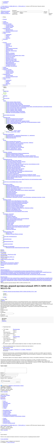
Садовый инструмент (10, 64)
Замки (7, 47)
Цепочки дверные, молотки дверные (18, 280)
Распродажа (8, 43)
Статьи (7, 36)
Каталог (5, 19)
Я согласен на (13, 385)
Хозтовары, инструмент (11, 58)
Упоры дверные (20, 278)
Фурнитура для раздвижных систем (32, 278)
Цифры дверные (30, 280)
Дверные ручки (9, 49)
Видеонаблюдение (10, 62)
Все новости (3, 252)
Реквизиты (5, 404)
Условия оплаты (9, 25)
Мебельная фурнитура (11, 63)
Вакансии (8, 37)
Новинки (8, 44)
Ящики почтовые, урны (11, 60)
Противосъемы (16, 329)
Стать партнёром (4, 438)
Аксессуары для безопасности (12, 61)
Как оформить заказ (7, 410)
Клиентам (3, 397)
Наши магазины (6, 32)
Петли (7, 51)
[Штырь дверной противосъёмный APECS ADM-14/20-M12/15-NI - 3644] (20, 291)
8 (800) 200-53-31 (13, 6)
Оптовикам (3, 8)
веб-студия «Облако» (5, 395)
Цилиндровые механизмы (12, 48)
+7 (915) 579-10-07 (10, 442)
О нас (4, 33)
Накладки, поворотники (11, 50)
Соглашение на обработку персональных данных (14, 416)
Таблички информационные (27, 279)
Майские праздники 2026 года (7, 256)
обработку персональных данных (16, 385)
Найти (5, 87)
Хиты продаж (9, 46)
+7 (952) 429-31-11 (21, 6)
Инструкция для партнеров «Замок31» (9, 263)
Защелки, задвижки (10, 53)
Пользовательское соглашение (10, 414)
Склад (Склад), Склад (8, 347)
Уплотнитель (44, 279)
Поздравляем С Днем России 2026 (8, 254)
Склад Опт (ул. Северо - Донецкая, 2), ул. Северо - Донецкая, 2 (17, 349)
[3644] (4, 297)
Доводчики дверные (12, 278)
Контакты (5, 39)
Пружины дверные (9, 279)
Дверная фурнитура (10, 54)
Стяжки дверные (17, 279)
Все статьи (3, 261)
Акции (4, 21)
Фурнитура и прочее (10, 56)
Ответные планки (44, 278)
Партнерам (5, 22)
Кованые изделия (10, 57)
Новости (8, 35)
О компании (8, 34)
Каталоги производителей (12, 30)
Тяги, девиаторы (37, 279)
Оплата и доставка (7, 23)
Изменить (4, 320)
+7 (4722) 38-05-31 (5, 6)
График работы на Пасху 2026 (7, 259)
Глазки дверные (4, 278)
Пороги (35, 280)
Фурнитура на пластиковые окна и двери (15, 55)
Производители (6, 28)
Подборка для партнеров (11, 66)
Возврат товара (9, 27)
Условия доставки (10, 26)
